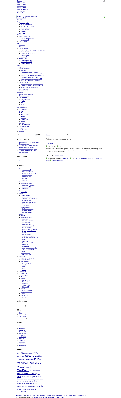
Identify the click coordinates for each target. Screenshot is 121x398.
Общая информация (26, 24)
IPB (18, 43)
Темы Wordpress (21, 6)
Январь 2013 (22, 335)
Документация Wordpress (26, 94)
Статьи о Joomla (23, 48)
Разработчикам (25, 29)
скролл (48, 160)
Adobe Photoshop (25, 124)
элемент (29, 392)
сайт (40, 386)
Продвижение (26, 377)
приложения (92, 158)
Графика (21, 123)
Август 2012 (22, 338)
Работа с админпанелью (27, 26)
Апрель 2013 (22, 333)
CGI (18, 353)
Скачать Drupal (21, 12)
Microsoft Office (25, 114)
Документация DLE (24, 23)
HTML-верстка (23, 109)
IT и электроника (25, 99)
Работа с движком (25, 28)
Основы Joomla (25, 51)
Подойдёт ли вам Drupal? (27, 38)
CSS (24, 353)
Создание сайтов (25, 55)
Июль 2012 (22, 340)
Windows (21, 113)
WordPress (20, 92)
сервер (19, 389)
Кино (22, 102)
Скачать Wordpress (61, 395)
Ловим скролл (51, 143)
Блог (30, 370)
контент (22, 381)
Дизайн (23, 101)
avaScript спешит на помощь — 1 (28, 149)
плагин (34, 383)
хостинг (19, 392)
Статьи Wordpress (24, 96)
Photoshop (31, 359)
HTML (35, 353)
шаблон (24, 391)
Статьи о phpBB (23, 82)
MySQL (21, 111)
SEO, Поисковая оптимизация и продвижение (33, 50)
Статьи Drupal (23, 41)
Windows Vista (24, 119)
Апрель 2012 (22, 345)
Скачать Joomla (21, 7)
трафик (34, 389)
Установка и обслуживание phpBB (30, 87)
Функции (26, 379)
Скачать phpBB (21, 11)
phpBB (19, 65)
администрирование (34, 379)
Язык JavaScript (23, 129)
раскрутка (35, 386)
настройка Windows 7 (31, 381)
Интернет (34, 370)
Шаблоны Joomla (21, 2)
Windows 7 (23, 116)
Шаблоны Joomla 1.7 (26, 62)
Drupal (19, 35)
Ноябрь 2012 (22, 337)
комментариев (24, 316)
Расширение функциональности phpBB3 (32, 85)
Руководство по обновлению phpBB (30, 80)
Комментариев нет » (57, 160)
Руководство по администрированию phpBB (32, 75)
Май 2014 (21, 326)
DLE (18, 21)
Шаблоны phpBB (21, 4)
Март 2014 (22, 330)
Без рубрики (22, 271)
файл (38, 389)
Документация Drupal (25, 36)
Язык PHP (21, 131)
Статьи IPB (22, 45)
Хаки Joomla (24, 57)
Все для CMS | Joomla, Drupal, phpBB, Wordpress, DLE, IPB (49, 397)
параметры (29, 383)
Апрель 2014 (22, 328)
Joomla (19, 46)
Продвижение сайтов (24, 126)
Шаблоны (23, 31)
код (18, 381)
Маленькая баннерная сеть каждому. (29, 142)
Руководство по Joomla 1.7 (28, 53)
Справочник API (25, 40)
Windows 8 (23, 118)
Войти (20, 313)
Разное (21, 128)
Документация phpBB (25, 68)
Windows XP (24, 121)
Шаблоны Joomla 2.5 (26, 63)
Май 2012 (21, 343)
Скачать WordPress (22, 9)
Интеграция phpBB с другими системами (32, 84)
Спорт (22, 106)
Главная (19, 1)
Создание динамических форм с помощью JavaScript (27, 151)
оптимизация (21, 383)
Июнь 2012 (22, 342)
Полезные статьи (22, 107)
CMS (21, 353)
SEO (40, 359)
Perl (27, 359)
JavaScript (20, 356)
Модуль (39, 371)
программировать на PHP (24, 386)
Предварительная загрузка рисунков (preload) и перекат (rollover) (29, 146)
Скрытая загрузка (24, 144)
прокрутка (99, 158)
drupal (31, 353)
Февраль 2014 (23, 332)
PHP (36, 359)
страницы (29, 389)
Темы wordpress (23, 97)
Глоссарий (23, 70)
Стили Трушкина (25, 90)
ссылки (24, 389)
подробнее (22, 306)
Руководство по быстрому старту (29, 77)
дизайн (41, 379)
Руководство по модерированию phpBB (31, 79)
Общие (22, 104)
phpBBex (21, 67)
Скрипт (33, 376)
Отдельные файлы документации (30, 72)
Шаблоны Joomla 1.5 (26, 60)
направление (85, 158)
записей (22, 314)
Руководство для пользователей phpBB (31, 74)
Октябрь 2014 (22, 325)
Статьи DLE (22, 33)
